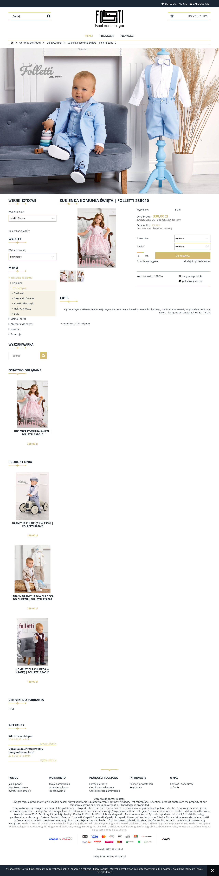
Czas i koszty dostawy (101, 787)
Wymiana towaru (18, 787)
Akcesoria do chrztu (22, 324)
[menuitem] (89, 35)
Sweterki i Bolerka (24, 298)
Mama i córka (18, 318)
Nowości (15, 329)
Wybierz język (16, 211)
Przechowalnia (57, 790)
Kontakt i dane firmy (181, 784)
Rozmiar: (143, 238)
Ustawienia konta (59, 787)
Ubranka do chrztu (22, 277)
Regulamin (136, 787)
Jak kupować (16, 784)
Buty (16, 313)
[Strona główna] (109, 19)
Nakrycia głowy (22, 308)
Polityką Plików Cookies (95, 869)
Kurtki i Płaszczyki (24, 303)
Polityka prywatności (141, 784)
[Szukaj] (48, 16)
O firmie (174, 787)
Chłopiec (17, 283)
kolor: (141, 246)
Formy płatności (98, 784)
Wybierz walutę (17, 250)
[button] (189, 276)
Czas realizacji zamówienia (104, 790)
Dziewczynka (20, 288)
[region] (109, 121)
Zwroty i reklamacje (20, 790)
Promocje (16, 334)
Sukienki (19, 293)
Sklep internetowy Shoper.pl (109, 856)
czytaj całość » (48, 743)
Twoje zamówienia (59, 784)
